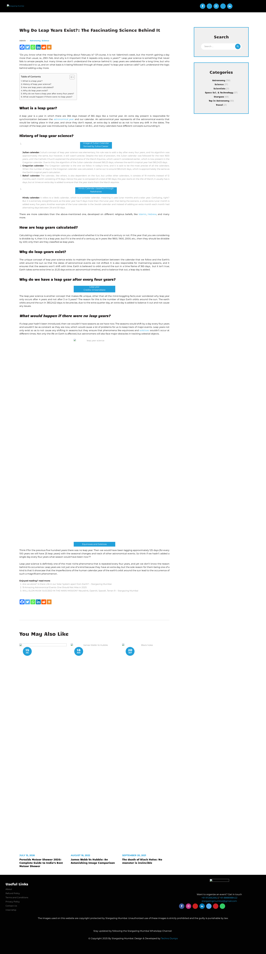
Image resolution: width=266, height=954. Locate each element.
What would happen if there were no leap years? (47, 97)
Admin (22, 40)
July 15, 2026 (27, 855)
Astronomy (35, 40)
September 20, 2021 (134, 855)
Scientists (219, 88)
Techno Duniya (169, 938)
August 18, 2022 (80, 855)
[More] (49, 47)
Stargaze (219, 96)
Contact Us (11, 905)
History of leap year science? (37, 84)
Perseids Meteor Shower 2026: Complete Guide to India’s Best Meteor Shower (41, 863)
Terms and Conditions (17, 897)
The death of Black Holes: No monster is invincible (142, 861)
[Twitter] (27, 47)
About (9, 889)
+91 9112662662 (209, 897)
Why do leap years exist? (35, 90)
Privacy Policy (13, 901)
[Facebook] (22, 47)
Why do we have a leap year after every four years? (48, 93)
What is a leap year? (32, 81)
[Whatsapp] (32, 47)
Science (45, 40)
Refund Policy (13, 893)
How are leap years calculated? (38, 87)
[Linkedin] (38, 47)
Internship (11, 910)
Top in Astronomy (219, 100)
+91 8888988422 (228, 897)
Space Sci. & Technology (219, 92)
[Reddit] (43, 47)
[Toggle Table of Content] (70, 77)
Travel (219, 104)
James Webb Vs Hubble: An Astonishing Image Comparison (93, 861)
